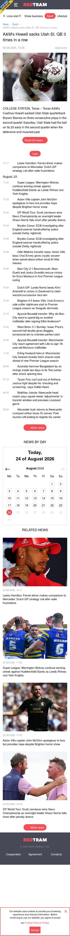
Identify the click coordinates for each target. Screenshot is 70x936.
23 (60, 505)
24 (9, 512)
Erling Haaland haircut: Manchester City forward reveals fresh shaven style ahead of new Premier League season (36, 356)
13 (34, 498)
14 (43, 498)
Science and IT (12, 16)
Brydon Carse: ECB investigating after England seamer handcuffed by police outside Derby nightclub (38, 229)
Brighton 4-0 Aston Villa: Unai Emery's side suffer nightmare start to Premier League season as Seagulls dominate (38, 304)
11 (17, 498)
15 (52, 498)
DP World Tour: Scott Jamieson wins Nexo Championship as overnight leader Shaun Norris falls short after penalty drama (39, 216)
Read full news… (35, 140)
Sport (50, 16)
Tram (35, 4)
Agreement (35, 854)
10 (9, 498)
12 (26, 498)
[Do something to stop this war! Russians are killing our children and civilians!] (6, 7)
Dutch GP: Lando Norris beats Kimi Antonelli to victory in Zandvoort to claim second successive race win (37, 291)
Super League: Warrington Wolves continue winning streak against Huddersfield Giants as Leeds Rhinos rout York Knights (38, 187)
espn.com (61, 48)
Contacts (56, 854)
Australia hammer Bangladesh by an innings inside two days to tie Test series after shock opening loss (37, 370)
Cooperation (13, 854)
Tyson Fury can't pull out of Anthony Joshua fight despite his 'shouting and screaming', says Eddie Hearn (37, 383)
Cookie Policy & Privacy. (37, 922)
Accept (35, 930)
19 (26, 505)
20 (34, 505)
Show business (33, 16)
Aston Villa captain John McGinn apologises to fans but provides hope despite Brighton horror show (35, 203)
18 (17, 505)
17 (9, 505)
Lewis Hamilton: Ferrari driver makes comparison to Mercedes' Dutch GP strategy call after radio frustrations (37, 166)
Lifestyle (62, 16)
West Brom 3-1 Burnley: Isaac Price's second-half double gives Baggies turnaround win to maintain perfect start (38, 330)
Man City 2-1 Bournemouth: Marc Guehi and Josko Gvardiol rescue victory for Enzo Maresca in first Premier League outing (38, 274)
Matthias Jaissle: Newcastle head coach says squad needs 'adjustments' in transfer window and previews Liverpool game (38, 398)
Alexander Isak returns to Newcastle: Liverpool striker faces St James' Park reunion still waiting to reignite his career (37, 413)
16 (60, 498)
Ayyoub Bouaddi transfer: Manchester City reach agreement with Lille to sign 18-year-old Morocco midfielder (38, 343)
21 (43, 505)
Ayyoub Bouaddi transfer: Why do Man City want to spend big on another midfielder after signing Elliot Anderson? (38, 317)
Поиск (65, 5)
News (6, 24)
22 (52, 505)
